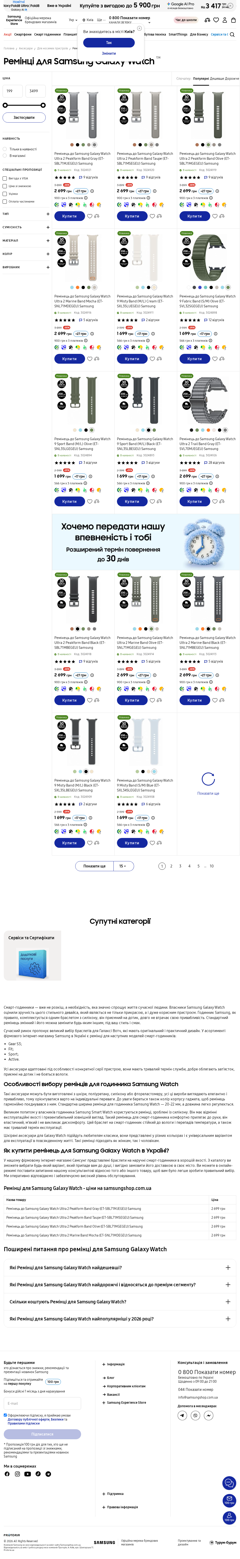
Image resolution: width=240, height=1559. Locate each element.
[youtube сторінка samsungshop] (27, 1474)
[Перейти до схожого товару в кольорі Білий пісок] (214, 430)
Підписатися (42, 1434)
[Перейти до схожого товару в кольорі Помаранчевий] (77, 287)
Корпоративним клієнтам (126, 1386)
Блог (110, 1378)
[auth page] (225, 20)
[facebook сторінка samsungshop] (208, 1415)
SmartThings (178, 34)
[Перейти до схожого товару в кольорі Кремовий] (154, 287)
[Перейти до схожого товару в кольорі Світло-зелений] (137, 287)
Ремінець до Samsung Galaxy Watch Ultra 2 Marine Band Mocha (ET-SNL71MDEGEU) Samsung (74, 1235)
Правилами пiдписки (24, 1423)
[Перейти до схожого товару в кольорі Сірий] (94, 144)
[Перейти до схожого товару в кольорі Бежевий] (94, 287)
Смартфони (22, 34)
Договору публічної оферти (28, 1419)
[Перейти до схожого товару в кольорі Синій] (200, 287)
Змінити (109, 53)
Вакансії (113, 1395)
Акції (7, 34)
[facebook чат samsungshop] (7, 1474)
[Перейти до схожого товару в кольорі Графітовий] (194, 287)
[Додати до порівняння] (207, 20)
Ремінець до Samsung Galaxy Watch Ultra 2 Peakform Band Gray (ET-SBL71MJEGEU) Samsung (73, 1209)
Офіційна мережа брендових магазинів (40, 20)
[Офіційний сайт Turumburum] (222, 1542)
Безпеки (57, 1419)
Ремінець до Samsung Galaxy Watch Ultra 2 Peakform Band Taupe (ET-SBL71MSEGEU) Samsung (74, 1218)
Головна (9, 48)
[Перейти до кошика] (233, 20)
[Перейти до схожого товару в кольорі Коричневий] (72, 144)
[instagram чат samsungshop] (17, 1474)
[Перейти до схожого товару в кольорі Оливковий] (83, 144)
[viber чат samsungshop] (195, 1415)
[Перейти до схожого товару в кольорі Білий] (188, 287)
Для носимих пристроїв (52, 48)
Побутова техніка (153, 34)
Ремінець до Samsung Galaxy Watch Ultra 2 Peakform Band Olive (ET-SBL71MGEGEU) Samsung (74, 1227)
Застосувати (24, 117)
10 (212, 866)
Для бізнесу (199, 34)
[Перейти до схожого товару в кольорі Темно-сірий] (191, 430)
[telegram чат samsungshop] (48, 1474)
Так (109, 42)
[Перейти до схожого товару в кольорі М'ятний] (205, 287)
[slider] (5, 105)
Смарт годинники (47, 34)
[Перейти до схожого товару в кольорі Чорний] (77, 144)
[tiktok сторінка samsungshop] (38, 1474)
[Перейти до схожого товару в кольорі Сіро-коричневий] (88, 144)
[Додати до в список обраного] (216, 20)
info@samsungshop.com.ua (198, 1397)
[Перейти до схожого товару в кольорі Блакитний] (72, 287)
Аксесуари (26, 48)
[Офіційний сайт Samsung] (104, 1542)
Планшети (71, 34)
